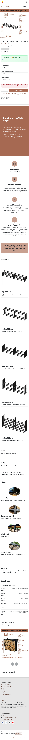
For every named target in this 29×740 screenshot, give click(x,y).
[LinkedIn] (6, 722)
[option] (14, 645)
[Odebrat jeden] (2, 90)
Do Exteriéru (6, 6)
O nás (2, 688)
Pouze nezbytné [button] (17, 737)
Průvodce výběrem (6, 686)
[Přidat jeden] (7, 90)
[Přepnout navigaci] (26, 2)
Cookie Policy (14, 729)
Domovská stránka (6, 685)
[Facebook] (2, 722)
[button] (25, 6)
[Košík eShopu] (24, 2)
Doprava (3, 691)
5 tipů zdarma (4, 693)
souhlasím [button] (25, 737)
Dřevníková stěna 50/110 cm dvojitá (12, 657)
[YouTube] (13, 722)
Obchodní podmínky (6, 694)
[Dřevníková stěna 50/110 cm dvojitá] (14, 642)
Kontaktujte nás (7, 716)
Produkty (3, 689)
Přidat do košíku (19, 90)
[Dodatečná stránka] (9, 722)
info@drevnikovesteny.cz (9, 717)
